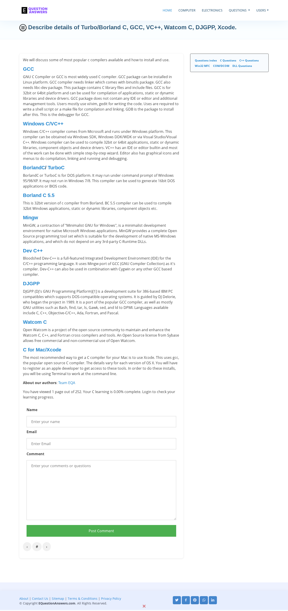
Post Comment (101, 530)
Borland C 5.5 (38, 195)
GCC (28, 69)
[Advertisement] (144, 592)
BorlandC (34, 167)
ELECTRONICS (212, 10)
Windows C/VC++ (43, 124)
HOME (167, 10)
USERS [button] (261, 10)
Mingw (30, 217)
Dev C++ (33, 250)
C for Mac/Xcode (42, 350)
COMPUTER (187, 10)
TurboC (56, 167)
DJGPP (31, 283)
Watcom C (35, 322)
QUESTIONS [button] (238, 10)
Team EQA (66, 382)
